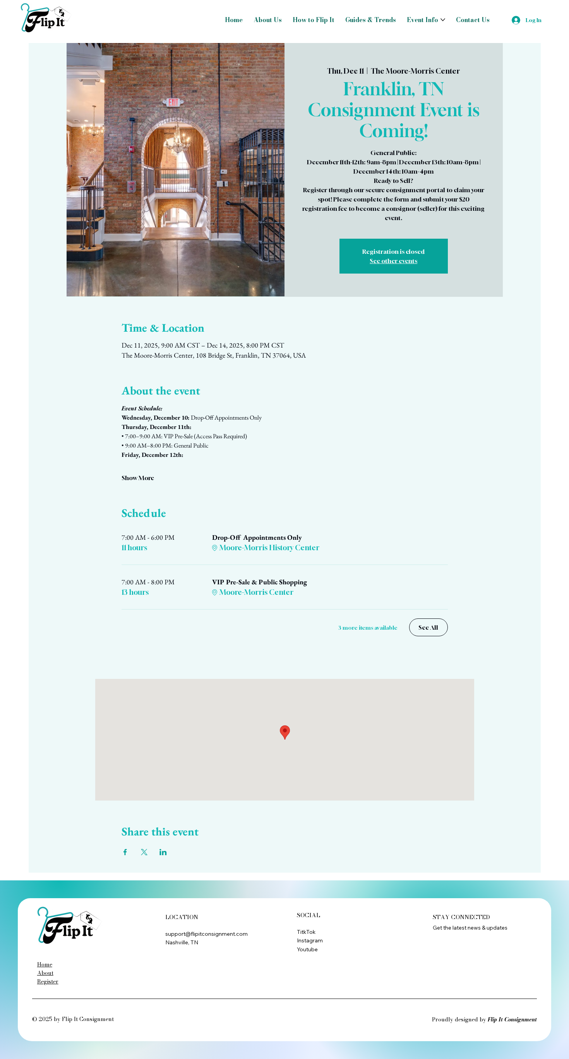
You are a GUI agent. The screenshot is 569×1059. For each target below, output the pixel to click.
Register (47, 981)
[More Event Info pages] (442, 19)
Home (44, 964)
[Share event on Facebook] (125, 852)
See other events (393, 261)
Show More (138, 478)
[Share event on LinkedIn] (163, 852)
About (45, 973)
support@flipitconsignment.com (206, 933)
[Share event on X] (144, 852)
